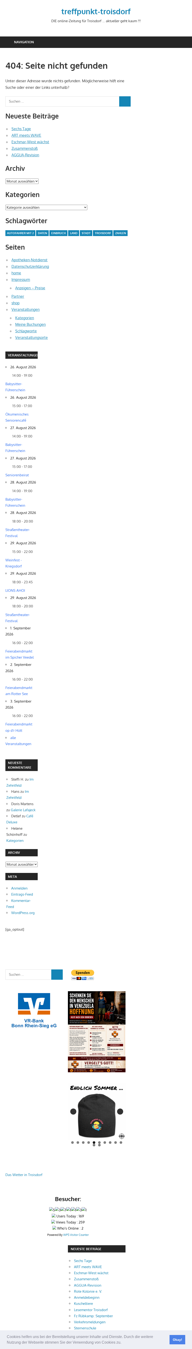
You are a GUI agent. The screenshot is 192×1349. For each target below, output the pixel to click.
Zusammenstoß (24, 148)
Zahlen (120, 233)
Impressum (20, 279)
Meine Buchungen (30, 324)
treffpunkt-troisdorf (96, 11)
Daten (42, 233)
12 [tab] (100, 1145)
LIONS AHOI (15, 590)
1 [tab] (72, 1142)
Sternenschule (85, 1328)
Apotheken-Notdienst (29, 260)
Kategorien (24, 318)
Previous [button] (73, 1112)
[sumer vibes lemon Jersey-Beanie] (96, 1111)
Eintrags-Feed (22, 894)
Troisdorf (103, 233)
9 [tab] (115, 1142)
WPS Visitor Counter (76, 1235)
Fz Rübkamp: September (93, 1316)
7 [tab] (104, 1142)
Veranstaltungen (25, 309)
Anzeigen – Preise (30, 288)
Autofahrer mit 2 (20, 233)
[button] (123, 1343)
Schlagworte (26, 331)
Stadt (86, 233)
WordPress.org (23, 913)
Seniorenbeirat (17, 475)
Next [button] (120, 1112)
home (16, 273)
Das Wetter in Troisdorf (23, 1175)
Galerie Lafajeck (23, 810)
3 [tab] (83, 1142)
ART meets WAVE (26, 135)
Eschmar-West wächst (30, 142)
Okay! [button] (177, 1340)
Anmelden (19, 888)
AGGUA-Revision (25, 155)
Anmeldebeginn (87, 1297)
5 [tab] (94, 1142)
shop (15, 303)
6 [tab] (99, 1142)
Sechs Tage (21, 128)
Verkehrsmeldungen (90, 1322)
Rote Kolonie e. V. (88, 1291)
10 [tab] (121, 1142)
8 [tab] (110, 1142)
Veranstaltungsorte (31, 337)
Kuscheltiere (83, 1303)
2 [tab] (78, 1142)
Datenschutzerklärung (30, 266)
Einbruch (58, 233)
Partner (17, 296)
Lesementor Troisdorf (91, 1310)
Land (74, 233)
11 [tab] (94, 1145)
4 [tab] (88, 1142)
